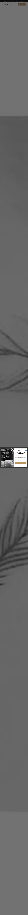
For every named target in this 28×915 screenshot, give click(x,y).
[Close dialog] (26, 450)
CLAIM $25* (20, 463)
